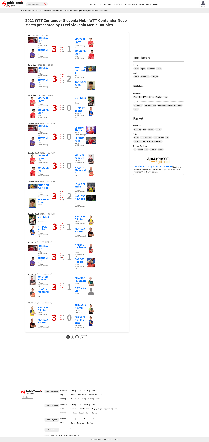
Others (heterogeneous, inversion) (148, 141)
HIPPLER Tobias (80, 109)
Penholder (145, 76)
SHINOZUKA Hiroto (80, 70)
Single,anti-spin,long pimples (170, 105)
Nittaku (151, 97)
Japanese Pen (146, 137)
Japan (142, 68)
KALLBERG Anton (80, 218)
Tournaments (131, 4)
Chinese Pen (159, 137)
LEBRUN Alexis (80, 129)
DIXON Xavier (80, 289)
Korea (159, 68)
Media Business (68, 435)
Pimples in (138, 105)
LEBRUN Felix (80, 139)
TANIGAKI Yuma (80, 83)
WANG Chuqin (80, 52)
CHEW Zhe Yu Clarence (80, 320)
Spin (146, 149)
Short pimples (150, 105)
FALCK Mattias (80, 185)
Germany (151, 68)
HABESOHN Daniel (80, 247)
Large (136, 109)
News (141, 4)
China (136, 68)
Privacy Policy (49, 435)
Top (90, 4)
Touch (160, 149)
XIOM (165, 97)
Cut (167, 137)
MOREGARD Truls (80, 230)
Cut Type (154, 76)
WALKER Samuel (80, 157)
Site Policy (58, 435)
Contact (77, 435)
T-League (73, 429)
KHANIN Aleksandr (80, 170)
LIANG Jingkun (80, 40)
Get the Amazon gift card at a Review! (153, 166)
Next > (84, 337)
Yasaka (158, 97)
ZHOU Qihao (43, 51)
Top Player (117, 4)
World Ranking (152, 4)
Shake (136, 76)
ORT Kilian (80, 99)
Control (153, 149)
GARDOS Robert (80, 260)
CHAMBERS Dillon (80, 279)
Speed (140, 149)
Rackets (97, 4)
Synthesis (74, 413)
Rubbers (107, 4)
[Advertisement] (45, 363)
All (135, 149)
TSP (144, 97)
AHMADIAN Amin (80, 306)
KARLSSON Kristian (80, 198)
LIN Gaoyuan (43, 39)
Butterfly (137, 97)
